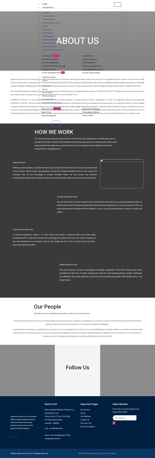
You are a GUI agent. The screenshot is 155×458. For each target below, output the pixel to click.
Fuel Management (47, 36)
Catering (44, 26)
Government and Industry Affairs (52, 102)
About (45, 81)
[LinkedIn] (14, 437)
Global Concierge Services (50, 39)
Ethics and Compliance (49, 96)
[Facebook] (11, 437)
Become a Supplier (47, 92)
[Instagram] (151, 6)
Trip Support (46, 12)
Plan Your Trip (46, 85)
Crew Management (47, 33)
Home (44, 4)
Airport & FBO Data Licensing (51, 23)
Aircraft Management (48, 19)
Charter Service (46, 29)
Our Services (47, 7)
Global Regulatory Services (50, 43)
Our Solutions (48, 77)
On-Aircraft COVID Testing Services (53, 49)
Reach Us (45, 89)
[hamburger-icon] (117, 4)
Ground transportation (49, 46)
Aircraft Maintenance (48, 16)
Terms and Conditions (48, 99)
